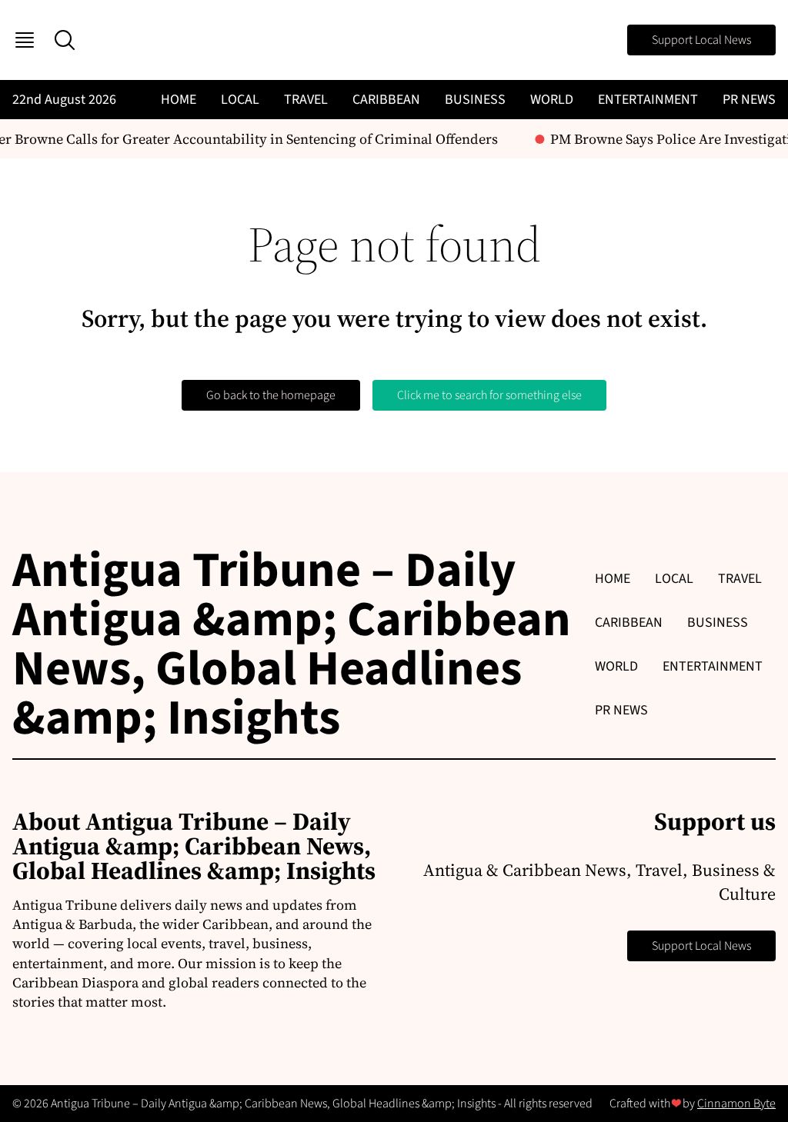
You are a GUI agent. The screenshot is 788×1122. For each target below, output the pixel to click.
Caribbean (386, 99)
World (551, 99)
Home (178, 99)
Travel (306, 99)
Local (240, 99)
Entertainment (648, 99)
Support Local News (701, 40)
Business (475, 99)
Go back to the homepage (271, 395)
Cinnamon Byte (736, 1103)
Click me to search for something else (489, 395)
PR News (749, 99)
